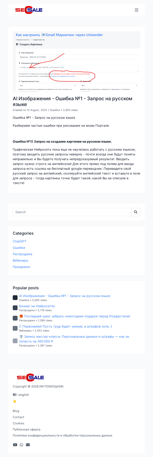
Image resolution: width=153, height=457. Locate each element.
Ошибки (55, 110)
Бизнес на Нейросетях (37, 306)
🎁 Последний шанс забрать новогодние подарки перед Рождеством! (74, 316)
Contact (18, 417)
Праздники (21, 267)
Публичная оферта (26, 429)
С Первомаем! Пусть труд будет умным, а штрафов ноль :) (65, 326)
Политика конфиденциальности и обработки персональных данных (62, 435)
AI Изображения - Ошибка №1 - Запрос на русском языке (64, 296)
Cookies (18, 423)
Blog (16, 411)
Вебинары (20, 260)
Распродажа (22, 254)
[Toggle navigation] (136, 10)
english (23, 395)
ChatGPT (19, 241)
